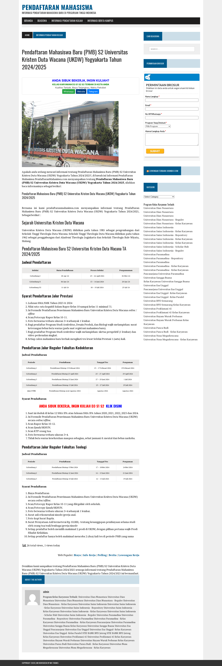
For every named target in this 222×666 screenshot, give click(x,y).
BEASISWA (42, 21)
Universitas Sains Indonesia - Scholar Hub (166, 246)
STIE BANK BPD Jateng (94, 633)
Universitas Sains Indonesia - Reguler (77, 614)
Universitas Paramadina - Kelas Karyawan (75, 622)
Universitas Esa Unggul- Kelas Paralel (62, 633)
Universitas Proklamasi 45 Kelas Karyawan (109, 636)
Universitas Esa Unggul (156, 285)
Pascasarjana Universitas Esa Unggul (70, 629)
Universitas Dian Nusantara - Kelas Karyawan (168, 223)
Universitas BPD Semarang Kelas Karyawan (167, 304)
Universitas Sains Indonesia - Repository (82, 607)
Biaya (77, 555)
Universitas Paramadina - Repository (163, 258)
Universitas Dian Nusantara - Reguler (103, 600)
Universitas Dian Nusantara (92, 596)
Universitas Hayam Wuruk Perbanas (61, 640)
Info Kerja (89, 555)
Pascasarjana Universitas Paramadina (116, 622)
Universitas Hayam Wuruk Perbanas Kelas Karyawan (107, 640)
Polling (102, 555)
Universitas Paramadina (109, 614)
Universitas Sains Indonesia (92, 604)
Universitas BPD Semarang (158, 300)
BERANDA (28, 21)
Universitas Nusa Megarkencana (161, 335)
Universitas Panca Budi (55, 643)
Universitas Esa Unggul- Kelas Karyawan (110, 629)
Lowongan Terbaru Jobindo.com (163, 170)
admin (46, 592)
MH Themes (54, 663)
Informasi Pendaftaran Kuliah (67, 21)
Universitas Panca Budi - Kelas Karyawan (88, 643)
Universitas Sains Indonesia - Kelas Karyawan (83, 611)
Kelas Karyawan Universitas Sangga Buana (92, 625)
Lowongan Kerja (128, 555)
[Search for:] (171, 49)
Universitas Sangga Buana (56, 625)
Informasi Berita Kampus (100, 21)
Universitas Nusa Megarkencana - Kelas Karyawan (84, 647)
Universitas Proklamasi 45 (73, 636)
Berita (112, 555)
